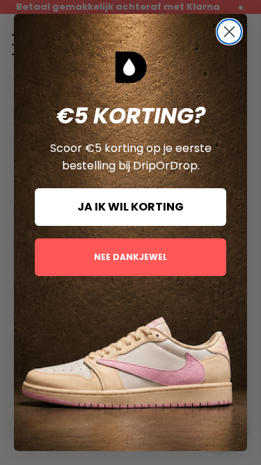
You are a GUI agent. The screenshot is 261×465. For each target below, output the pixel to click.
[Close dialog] (229, 32)
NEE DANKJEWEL (130, 257)
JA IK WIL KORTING (130, 207)
